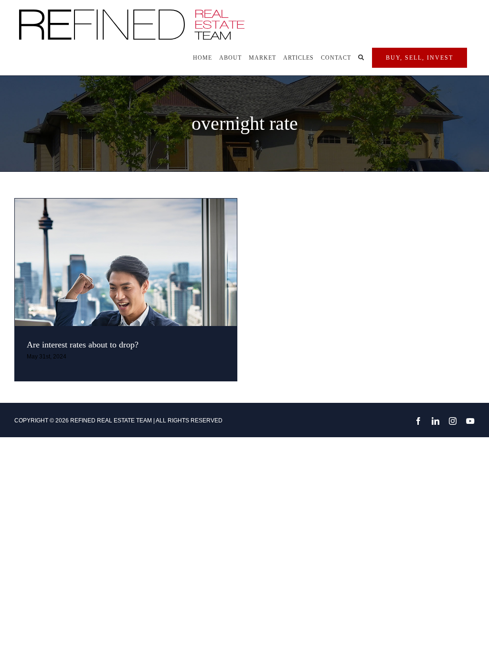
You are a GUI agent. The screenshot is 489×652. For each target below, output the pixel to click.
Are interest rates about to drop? (82, 344)
